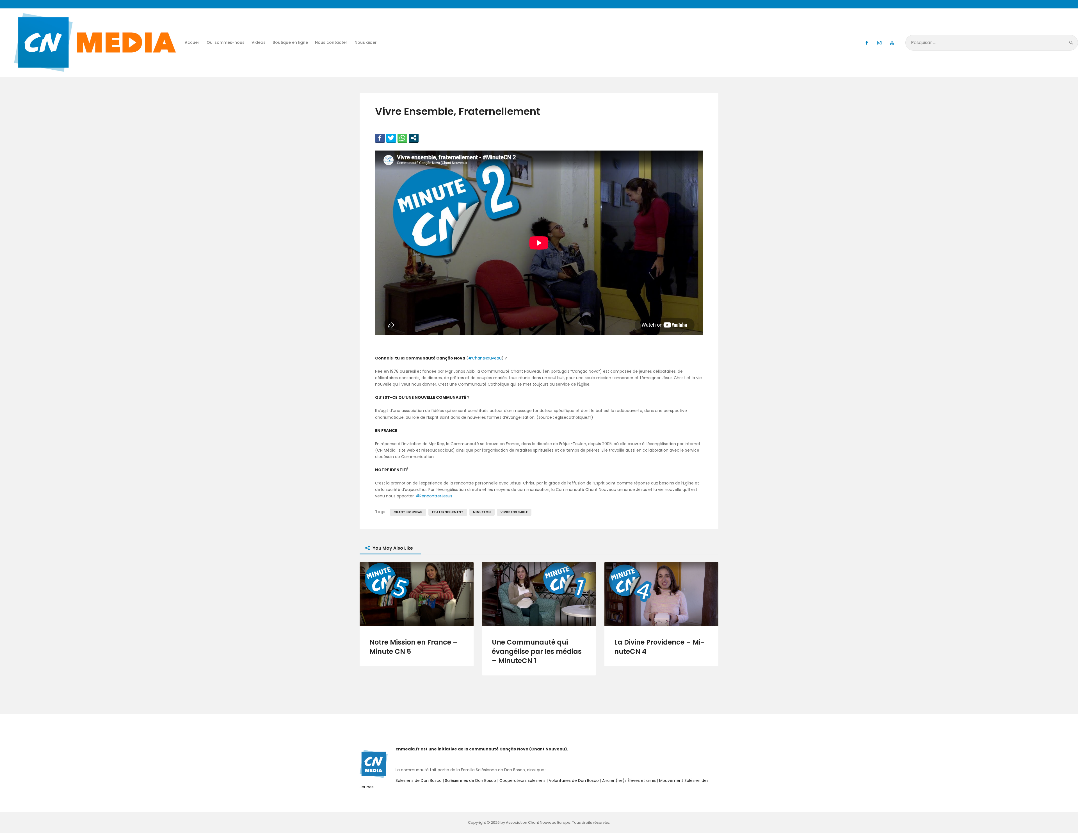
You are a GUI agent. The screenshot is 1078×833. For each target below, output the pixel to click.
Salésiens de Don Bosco (419, 780)
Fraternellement (447, 512)
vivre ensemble (514, 512)
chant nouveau (408, 512)
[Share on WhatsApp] (402, 138)
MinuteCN (482, 512)
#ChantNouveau (485, 358)
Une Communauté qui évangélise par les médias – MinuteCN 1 (537, 651)
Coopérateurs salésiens (522, 780)
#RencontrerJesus (434, 496)
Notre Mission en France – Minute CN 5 (413, 647)
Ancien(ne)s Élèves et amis (629, 780)
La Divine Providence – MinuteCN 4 (659, 647)
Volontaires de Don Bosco (573, 780)
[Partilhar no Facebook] (380, 138)
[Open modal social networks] (414, 138)
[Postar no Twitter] (391, 138)
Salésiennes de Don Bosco (470, 780)
